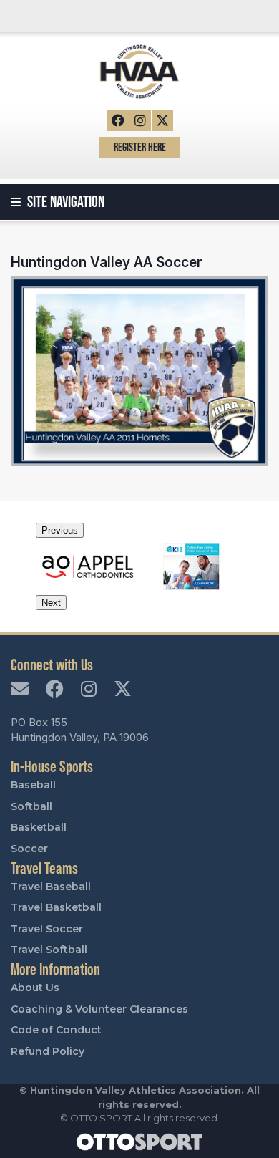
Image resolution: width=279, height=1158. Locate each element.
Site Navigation (64, 202)
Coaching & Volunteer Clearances (99, 1009)
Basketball (39, 827)
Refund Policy (47, 1051)
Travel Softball (49, 949)
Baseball (33, 784)
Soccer (29, 848)
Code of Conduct (56, 1029)
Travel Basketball (56, 907)
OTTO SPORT (101, 1118)
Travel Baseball (51, 886)
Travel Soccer (47, 928)
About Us (35, 987)
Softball (31, 806)
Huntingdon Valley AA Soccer (106, 262)
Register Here (140, 147)
